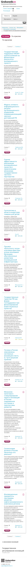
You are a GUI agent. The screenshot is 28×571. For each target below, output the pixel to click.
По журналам (7, 40)
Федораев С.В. (18, 436)
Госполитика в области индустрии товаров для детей (12, 212)
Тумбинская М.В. (19, 147)
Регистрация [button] (6, 11)
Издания (15, 15)
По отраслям (16, 36)
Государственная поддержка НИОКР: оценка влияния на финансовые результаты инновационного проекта (12, 57)
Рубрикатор (7, 15)
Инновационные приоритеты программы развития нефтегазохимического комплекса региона (13, 499)
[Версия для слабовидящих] (13, 10)
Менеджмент (20, 27)
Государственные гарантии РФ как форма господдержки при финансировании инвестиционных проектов (11, 303)
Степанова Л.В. (18, 198)
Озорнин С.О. (18, 379)
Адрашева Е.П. (18, 525)
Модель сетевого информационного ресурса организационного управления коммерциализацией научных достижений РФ (12, 111)
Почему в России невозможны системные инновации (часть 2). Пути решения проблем (11, 355)
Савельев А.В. (18, 337)
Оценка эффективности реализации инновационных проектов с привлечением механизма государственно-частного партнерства (11, 168)
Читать (7, 97)
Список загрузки (8, 8)
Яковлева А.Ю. (18, 482)
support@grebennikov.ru (6, 565)
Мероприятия (7, 19)
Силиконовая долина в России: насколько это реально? (11, 451)
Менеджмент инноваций (10, 29)
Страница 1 (10, 46)
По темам (5, 36)
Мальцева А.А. (18, 285)
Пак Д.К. (17, 234)
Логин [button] (18, 8)
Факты (15, 19)
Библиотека (5, 27)
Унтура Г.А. (17, 92)
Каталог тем (12, 27)
